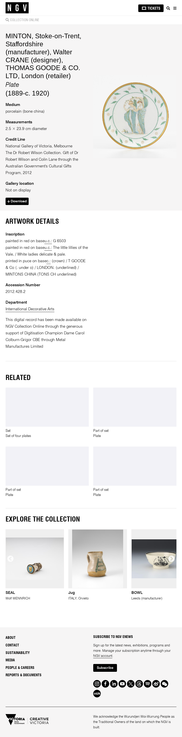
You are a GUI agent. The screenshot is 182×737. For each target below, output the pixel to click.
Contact (12, 645)
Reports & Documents (24, 675)
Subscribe (105, 668)
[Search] (168, 8)
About (11, 638)
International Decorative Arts (30, 309)
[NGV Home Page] (17, 8)
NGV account (102, 656)
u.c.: (48, 241)
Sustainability (18, 653)
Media (10, 660)
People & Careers (20, 668)
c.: (48, 261)
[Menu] (174, 8)
